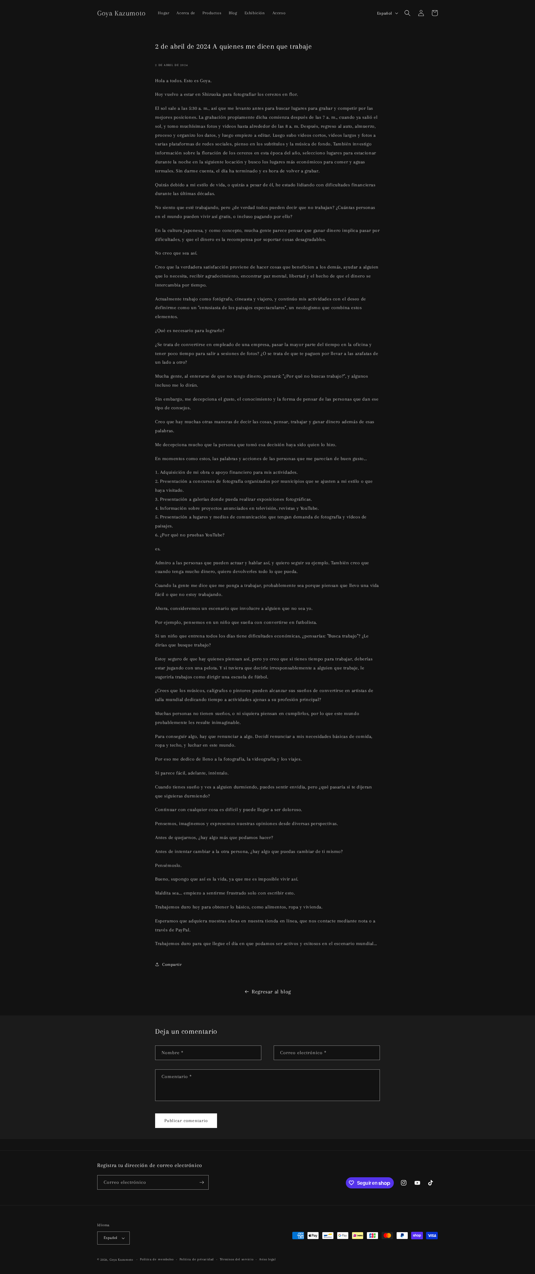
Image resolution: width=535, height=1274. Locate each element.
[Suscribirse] (201, 1182)
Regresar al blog (271, 991)
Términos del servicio (237, 1259)
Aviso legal (267, 1259)
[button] (407, 13)
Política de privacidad (197, 1259)
